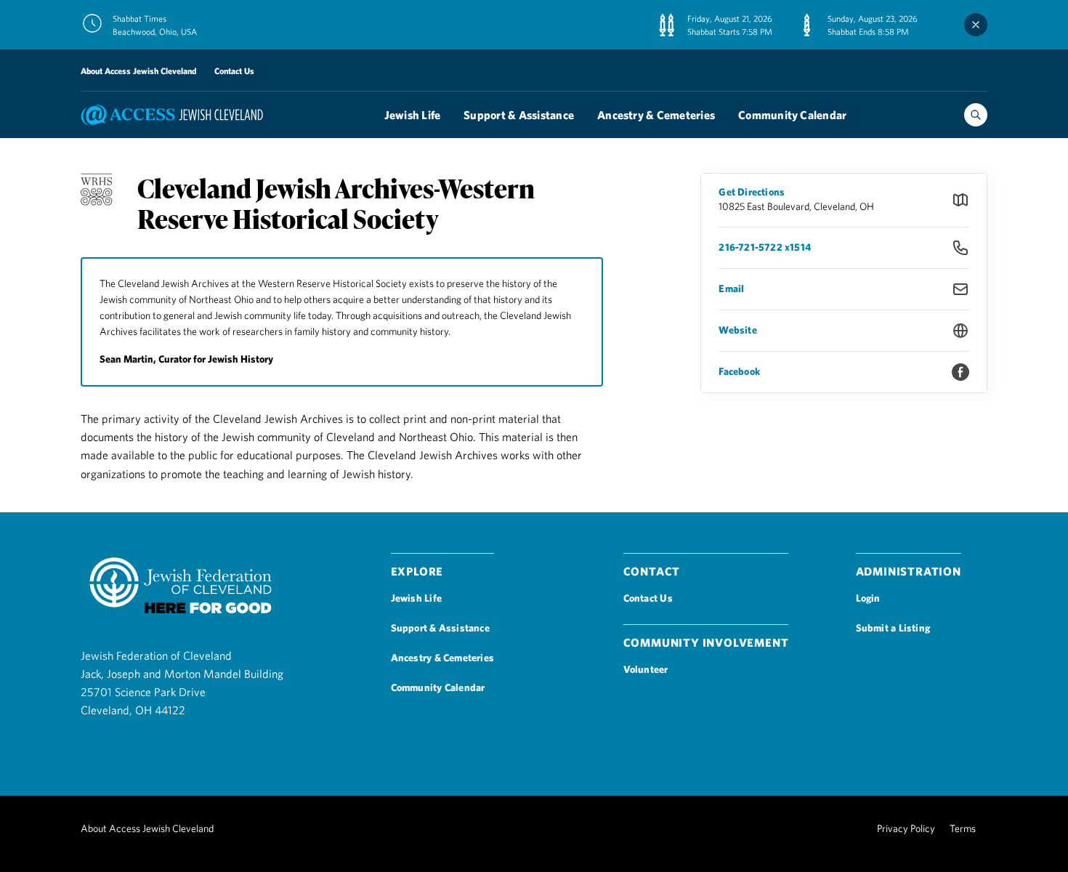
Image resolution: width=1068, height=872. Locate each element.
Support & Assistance (519, 114)
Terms (963, 828)
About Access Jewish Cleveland (139, 70)
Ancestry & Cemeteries (656, 114)
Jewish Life (412, 114)
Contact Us (234, 70)
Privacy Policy (906, 828)
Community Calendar (792, 114)
